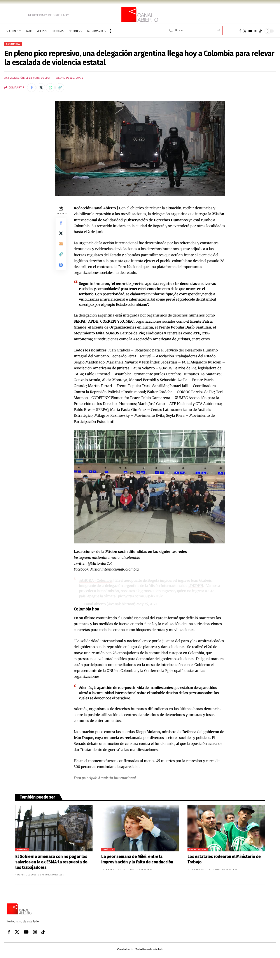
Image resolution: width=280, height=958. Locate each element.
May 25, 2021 (146, 604)
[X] (244, 31)
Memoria (22, 849)
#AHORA (86, 580)
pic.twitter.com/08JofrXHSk (140, 596)
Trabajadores (197, 849)
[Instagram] (255, 31)
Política (108, 849)
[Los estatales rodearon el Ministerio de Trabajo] (226, 828)
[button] (110, 31)
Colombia (13, 43)
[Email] (61, 244)
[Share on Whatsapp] (50, 87)
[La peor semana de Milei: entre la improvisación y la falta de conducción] (139, 828)
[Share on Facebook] (31, 87)
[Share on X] (41, 87)
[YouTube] (250, 31)
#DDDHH (195, 585)
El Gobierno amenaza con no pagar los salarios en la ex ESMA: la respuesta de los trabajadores (51, 862)
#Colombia (103, 580)
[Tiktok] (260, 31)
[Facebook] (240, 31)
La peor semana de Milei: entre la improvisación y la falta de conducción (137, 859)
